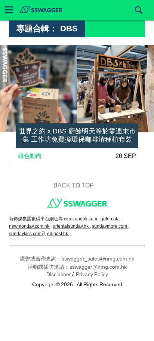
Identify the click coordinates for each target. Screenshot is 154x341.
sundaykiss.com (25, 233)
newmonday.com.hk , (30, 226)
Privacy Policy (92, 274)
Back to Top (73, 185)
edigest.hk (58, 233)
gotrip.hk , (110, 218)
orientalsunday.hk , (72, 226)
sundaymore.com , (110, 226)
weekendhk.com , (81, 218)
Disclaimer (58, 274)
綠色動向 (30, 156)
